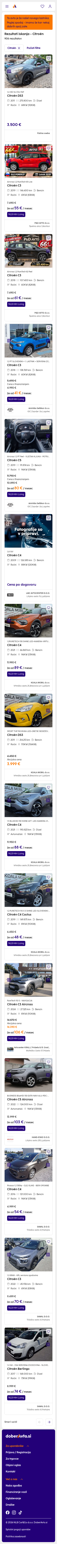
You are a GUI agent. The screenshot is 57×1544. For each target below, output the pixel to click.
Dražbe (10, 1504)
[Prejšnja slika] (9, 71)
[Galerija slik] (28, 71)
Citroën (11, 48)
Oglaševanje (13, 1498)
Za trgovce (12, 1458)
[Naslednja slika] (48, 71)
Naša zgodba (14, 1485)
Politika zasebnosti (16, 1536)
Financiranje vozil (16, 1492)
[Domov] (14, 6)
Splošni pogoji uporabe (18, 1529)
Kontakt (10, 1471)
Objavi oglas (13, 1465)
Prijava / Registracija (18, 1452)
